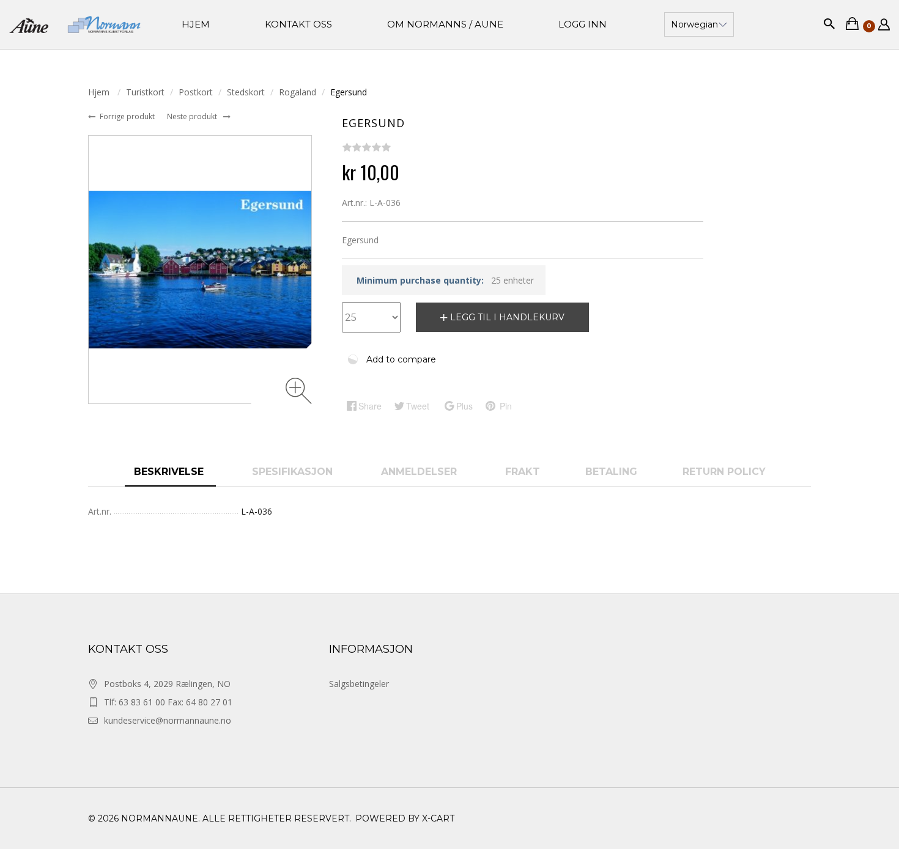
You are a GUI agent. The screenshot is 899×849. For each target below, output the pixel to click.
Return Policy (724, 471)
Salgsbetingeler (359, 683)
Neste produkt (193, 116)
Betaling (611, 471)
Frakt (522, 471)
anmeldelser (420, 471)
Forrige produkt (128, 116)
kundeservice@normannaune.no (167, 720)
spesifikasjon (294, 471)
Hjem (100, 92)
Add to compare (401, 359)
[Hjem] (75, 25)
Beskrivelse (170, 471)
